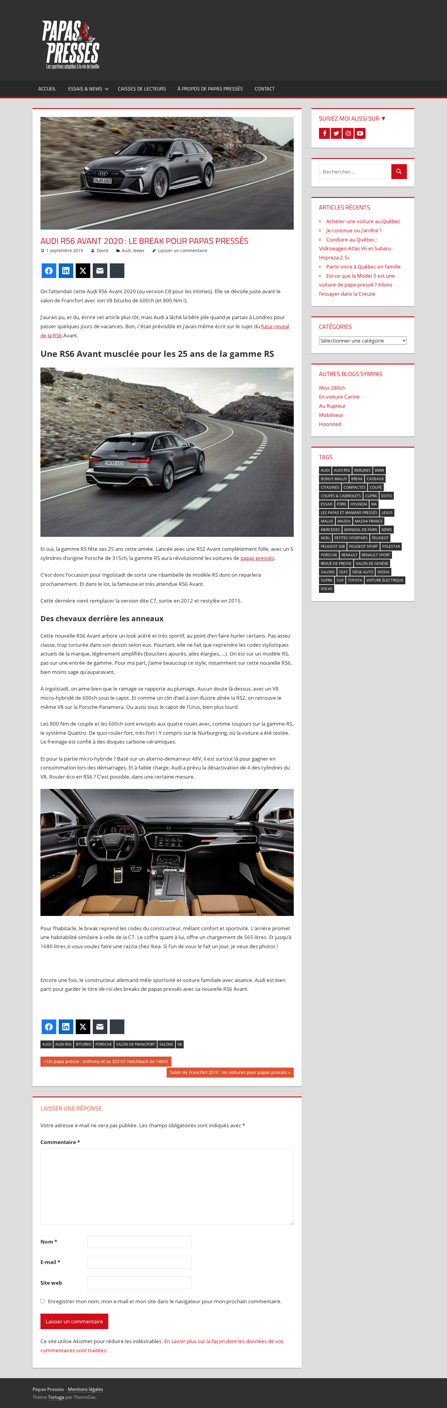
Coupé (376, 487)
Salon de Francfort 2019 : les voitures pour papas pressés (228, 1073)
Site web (51, 1282)
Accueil (47, 88)
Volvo (326, 588)
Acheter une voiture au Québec (363, 221)
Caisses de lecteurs (142, 88)
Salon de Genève (372, 563)
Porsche (103, 1044)
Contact (265, 88)
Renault (349, 555)
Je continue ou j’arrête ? (354, 230)
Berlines (362, 470)
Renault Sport (376, 555)
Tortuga (56, 1397)
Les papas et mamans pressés (349, 512)
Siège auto (362, 572)
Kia (374, 504)
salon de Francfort (135, 1044)
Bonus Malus (334, 478)
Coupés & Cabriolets (341, 495)
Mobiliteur (331, 414)
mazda (344, 521)
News (138, 250)
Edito (386, 495)
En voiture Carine (339, 396)
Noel (325, 537)
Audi (126, 250)
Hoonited (330, 424)
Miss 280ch (332, 387)
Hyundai (359, 504)
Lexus (387, 512)
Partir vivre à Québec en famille (363, 266)
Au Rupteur (332, 405)
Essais (327, 504)
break (356, 478)
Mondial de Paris (360, 529)
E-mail (50, 1261)
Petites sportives (351, 537)
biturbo (83, 1044)
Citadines (330, 487)
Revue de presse (336, 563)
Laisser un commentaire (182, 250)
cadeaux (375, 478)
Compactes (355, 487)
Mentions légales (85, 1389)
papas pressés (257, 557)
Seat (343, 572)
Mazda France (369, 521)
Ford (341, 504)
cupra (371, 495)
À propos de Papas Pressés (210, 88)
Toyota (355, 580)
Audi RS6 (63, 1044)
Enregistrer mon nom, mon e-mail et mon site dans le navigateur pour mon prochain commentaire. (165, 1301)
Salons (166, 1044)
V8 (180, 1044)
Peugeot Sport (363, 546)
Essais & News (85, 88)
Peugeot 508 (333, 546)
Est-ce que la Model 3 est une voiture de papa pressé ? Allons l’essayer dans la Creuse (357, 284)
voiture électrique (385, 580)
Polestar (391, 546)
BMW (379, 470)
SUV (340, 580)
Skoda (383, 572)
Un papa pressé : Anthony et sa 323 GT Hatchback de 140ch (107, 1062)
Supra (326, 580)
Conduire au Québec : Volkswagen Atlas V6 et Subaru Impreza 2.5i (355, 248)
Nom (48, 1241)
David (102, 250)
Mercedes (330, 529)
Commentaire (60, 1142)
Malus (327, 521)
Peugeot (380, 537)
